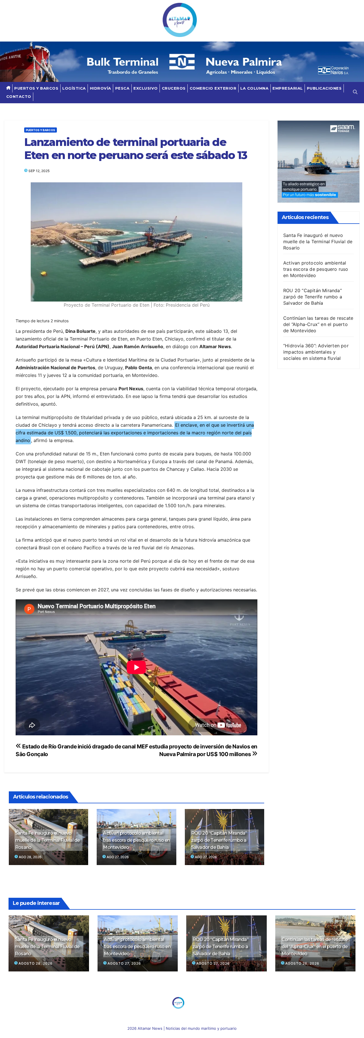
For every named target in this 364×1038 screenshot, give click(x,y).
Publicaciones (324, 88)
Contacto (18, 96)
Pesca (122, 88)
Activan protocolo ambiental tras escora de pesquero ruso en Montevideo (136, 840)
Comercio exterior (213, 88)
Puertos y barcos (36, 88)
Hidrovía (100, 88)
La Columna (254, 88)
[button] (355, 92)
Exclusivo (145, 88)
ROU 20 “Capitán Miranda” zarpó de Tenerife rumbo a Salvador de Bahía (219, 840)
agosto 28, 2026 (35, 963)
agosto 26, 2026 (302, 963)
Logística (74, 88)
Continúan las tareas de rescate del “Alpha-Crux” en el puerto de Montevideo (318, 324)
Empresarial (287, 88)
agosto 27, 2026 (124, 963)
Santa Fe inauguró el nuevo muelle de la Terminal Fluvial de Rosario (47, 840)
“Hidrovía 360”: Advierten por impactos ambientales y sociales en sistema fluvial (316, 352)
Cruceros (174, 88)
